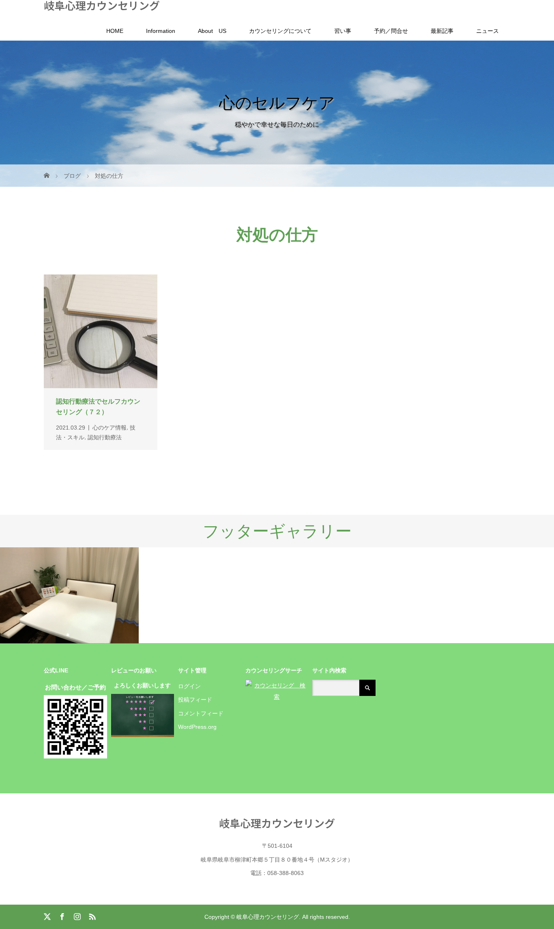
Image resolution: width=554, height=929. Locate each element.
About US (212, 31)
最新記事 (442, 31)
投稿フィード (195, 699)
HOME (114, 31)
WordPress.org (197, 727)
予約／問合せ (391, 31)
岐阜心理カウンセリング (102, 5)
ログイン (189, 686)
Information (160, 31)
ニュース (487, 31)
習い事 (342, 31)
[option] (69, 595)
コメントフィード (200, 713)
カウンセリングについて (280, 31)
